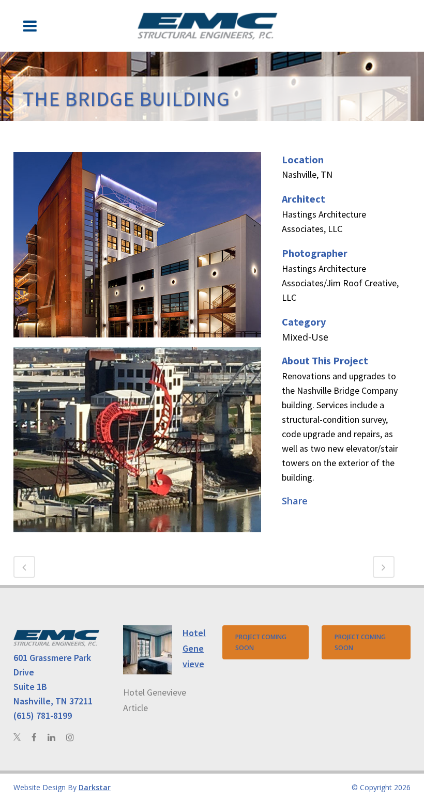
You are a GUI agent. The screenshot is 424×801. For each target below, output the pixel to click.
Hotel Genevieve (194, 648)
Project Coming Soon (260, 642)
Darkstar (95, 787)
